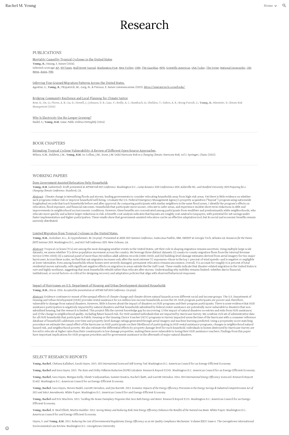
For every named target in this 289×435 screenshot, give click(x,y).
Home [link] (268, 5)
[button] (284, 5)
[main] (144, 25)
